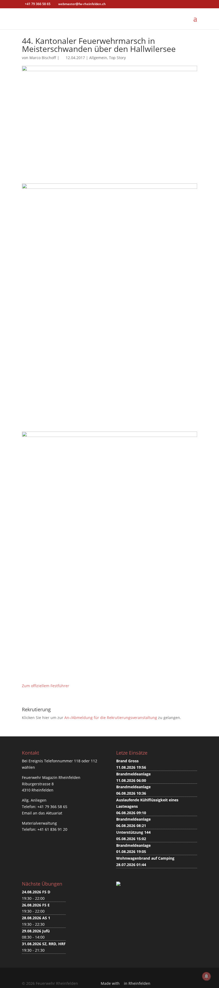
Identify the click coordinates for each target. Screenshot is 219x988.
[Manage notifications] (206, 976)
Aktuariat (54, 813)
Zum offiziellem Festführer (45, 685)
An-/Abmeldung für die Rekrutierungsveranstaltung (110, 717)
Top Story (117, 57)
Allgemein (98, 57)
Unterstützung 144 (133, 832)
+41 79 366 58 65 (52, 806)
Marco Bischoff (42, 57)
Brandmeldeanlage (133, 773)
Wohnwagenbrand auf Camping (145, 858)
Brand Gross (127, 760)
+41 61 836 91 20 (52, 829)
